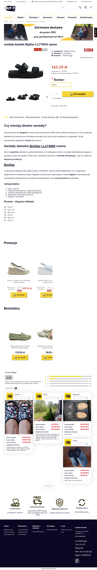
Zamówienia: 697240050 (81, 531)
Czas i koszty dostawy (38, 531)
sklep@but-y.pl (22, 1)
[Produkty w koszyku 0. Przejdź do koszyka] (86, 7)
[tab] (6, 117)
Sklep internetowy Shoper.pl (48, 568)
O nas (62, 532)
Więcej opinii (48, 486)
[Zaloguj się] (91, 7)
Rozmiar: (58, 79)
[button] (47, 97)
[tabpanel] (48, 177)
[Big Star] (88, 50)
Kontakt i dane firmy (66, 530)
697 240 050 (8, 1)
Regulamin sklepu (8, 530)
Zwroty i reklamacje (9, 532)
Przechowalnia (22, 534)
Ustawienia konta (22, 532)
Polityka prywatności (52, 530)
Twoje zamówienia (23, 530)
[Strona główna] (9, 8)
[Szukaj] (80, 7)
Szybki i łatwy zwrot (9, 534)
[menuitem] (9, 17)
